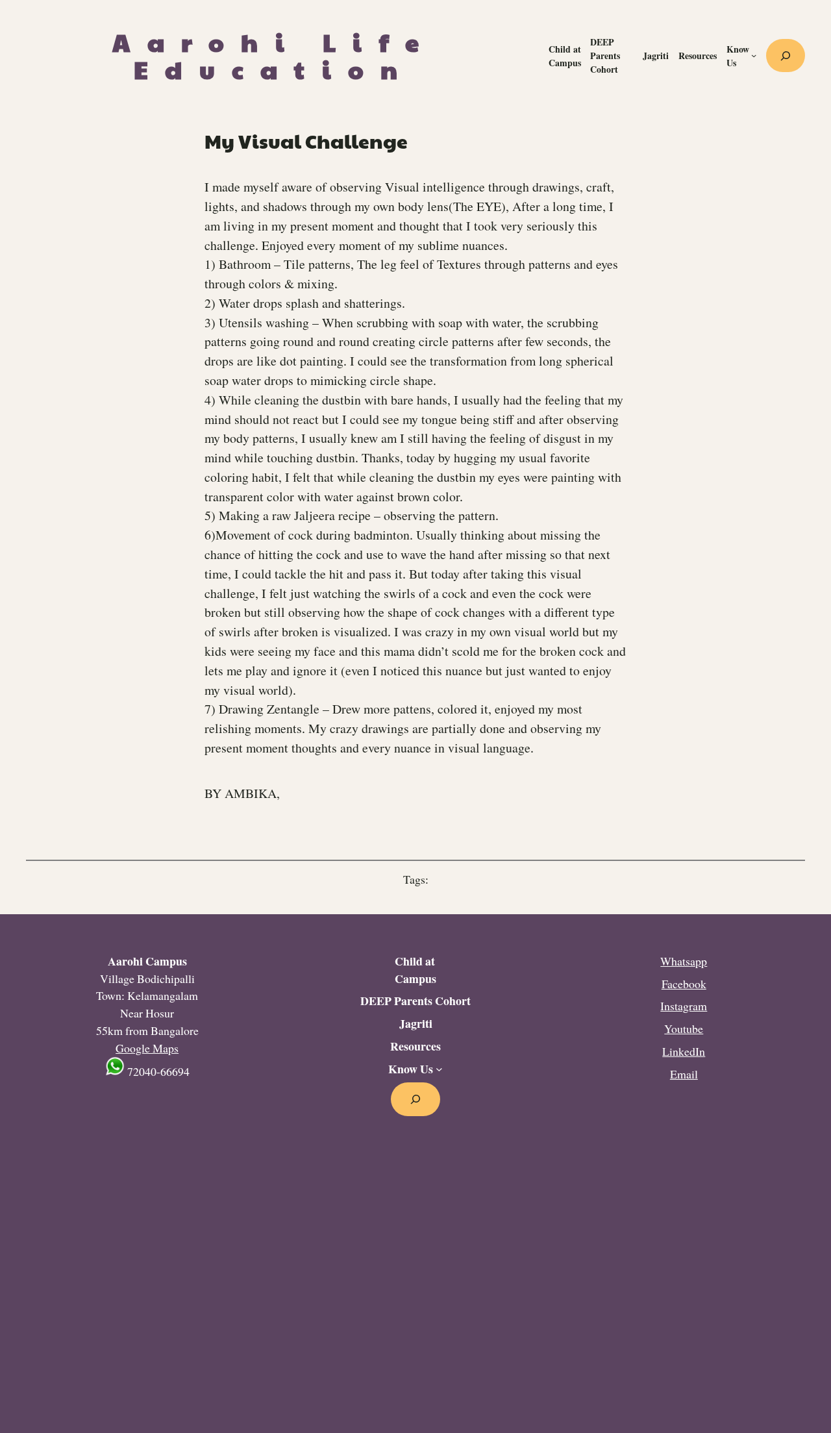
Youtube (683, 1028)
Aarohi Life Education (274, 55)
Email (684, 1074)
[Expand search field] (785, 56)
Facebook (684, 983)
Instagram (683, 1006)
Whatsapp (683, 961)
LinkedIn (683, 1051)
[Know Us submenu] (753, 55)
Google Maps (147, 1048)
